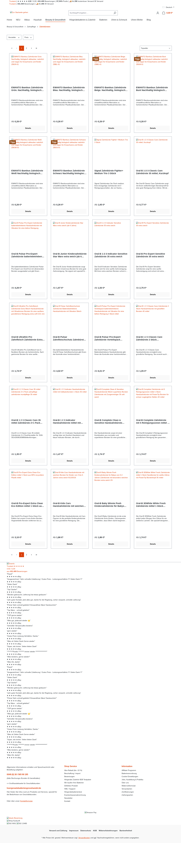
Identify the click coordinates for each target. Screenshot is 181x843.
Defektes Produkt (71, 786)
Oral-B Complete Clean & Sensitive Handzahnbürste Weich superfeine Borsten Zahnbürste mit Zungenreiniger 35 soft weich (110, 421)
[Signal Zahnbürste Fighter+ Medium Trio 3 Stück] (111, 150)
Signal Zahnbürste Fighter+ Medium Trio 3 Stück (108, 172)
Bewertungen (69, 776)
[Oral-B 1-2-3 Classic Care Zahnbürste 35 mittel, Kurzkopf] (153, 150)
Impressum (73, 831)
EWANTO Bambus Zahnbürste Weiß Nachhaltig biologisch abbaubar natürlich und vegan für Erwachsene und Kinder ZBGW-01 (27, 172)
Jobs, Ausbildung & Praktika (132, 780)
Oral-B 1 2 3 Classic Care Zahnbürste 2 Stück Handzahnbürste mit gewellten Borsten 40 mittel (152, 338)
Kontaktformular (26, 801)
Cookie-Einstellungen (130, 776)
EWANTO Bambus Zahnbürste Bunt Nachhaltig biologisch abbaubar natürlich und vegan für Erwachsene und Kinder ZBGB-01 (152, 89)
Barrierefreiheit (126, 831)
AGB (95, 831)
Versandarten (127, 789)
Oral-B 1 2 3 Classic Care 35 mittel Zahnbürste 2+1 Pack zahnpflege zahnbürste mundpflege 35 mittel (26, 421)
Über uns (125, 783)
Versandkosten (84, 838)
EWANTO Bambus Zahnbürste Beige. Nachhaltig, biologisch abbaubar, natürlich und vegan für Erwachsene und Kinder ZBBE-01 (110, 89)
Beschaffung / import (72, 773)
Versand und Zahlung (58, 831)
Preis (27, 37)
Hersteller (12, 37)
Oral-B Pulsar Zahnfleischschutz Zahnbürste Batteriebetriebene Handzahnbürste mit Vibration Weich (69, 338)
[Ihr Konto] (158, 12)
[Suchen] (115, 12)
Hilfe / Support (69, 789)
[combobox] (90, 12)
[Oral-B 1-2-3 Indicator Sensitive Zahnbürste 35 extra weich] (111, 234)
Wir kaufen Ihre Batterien (74, 783)
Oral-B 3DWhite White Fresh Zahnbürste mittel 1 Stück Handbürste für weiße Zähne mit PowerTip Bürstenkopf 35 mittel (151, 504)
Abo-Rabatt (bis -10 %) (73, 770)
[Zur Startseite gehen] (19, 12)
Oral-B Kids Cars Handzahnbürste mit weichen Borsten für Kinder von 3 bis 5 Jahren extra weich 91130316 (69, 504)
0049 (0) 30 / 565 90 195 (17, 774)
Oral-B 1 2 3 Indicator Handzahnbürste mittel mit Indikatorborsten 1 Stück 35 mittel (67, 421)
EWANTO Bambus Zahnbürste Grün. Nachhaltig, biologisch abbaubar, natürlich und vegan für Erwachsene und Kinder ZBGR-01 (27, 89)
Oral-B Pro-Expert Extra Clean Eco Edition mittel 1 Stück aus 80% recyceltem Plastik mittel (27, 504)
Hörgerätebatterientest (73, 792)
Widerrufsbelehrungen (108, 831)
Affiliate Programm (129, 770)
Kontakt (67, 801)
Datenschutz (85, 831)
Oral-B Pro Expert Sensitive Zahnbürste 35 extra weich (150, 255)
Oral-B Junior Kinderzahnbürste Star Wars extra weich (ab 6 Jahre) (70, 255)
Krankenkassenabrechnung (75, 795)
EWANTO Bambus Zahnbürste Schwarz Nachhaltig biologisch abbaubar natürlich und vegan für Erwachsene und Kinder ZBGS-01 (69, 172)
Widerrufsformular (129, 786)
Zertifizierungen (128, 792)
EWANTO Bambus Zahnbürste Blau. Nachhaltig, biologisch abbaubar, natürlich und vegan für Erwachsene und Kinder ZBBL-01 (69, 89)
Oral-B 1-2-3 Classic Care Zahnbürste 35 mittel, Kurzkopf (152, 172)
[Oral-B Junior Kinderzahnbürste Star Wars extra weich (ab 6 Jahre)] (70, 234)
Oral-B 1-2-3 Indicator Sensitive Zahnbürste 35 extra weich (110, 255)
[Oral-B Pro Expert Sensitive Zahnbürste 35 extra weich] (153, 234)
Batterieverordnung (129, 773)
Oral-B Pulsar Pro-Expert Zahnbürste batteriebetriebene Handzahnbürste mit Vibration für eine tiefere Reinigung (27, 255)
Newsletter (68, 798)
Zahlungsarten (127, 795)
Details (28, 128)
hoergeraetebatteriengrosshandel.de (24, 788)
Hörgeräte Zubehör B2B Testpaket (77, 780)
